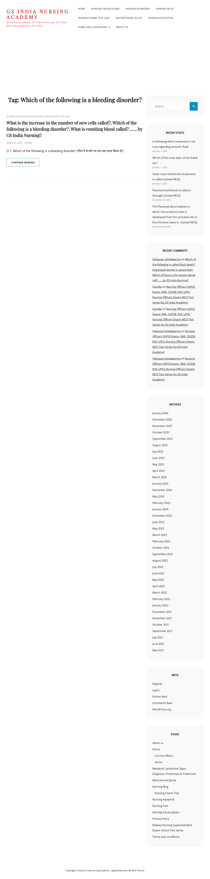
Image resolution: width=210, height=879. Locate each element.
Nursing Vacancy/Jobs (105, 8)
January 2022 (160, 605)
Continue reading (25, 163)
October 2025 (160, 432)
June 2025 (158, 458)
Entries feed (159, 696)
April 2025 (158, 471)
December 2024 (162, 490)
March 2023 (159, 535)
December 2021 (162, 612)
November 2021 (162, 618)
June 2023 (158, 522)
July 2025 (157, 451)
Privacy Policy (160, 818)
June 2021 (158, 644)
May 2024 (158, 496)
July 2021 (157, 637)
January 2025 (160, 483)
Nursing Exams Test (167, 793)
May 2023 (158, 528)
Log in (156, 690)
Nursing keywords (138, 8)
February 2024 (161, 503)
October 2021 (160, 624)
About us (122, 27)
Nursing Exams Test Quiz (94, 17)
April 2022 (158, 586)
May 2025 (158, 464)
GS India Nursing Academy (38, 14)
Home (81, 8)
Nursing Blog (165, 8)
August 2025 (160, 445)
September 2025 (162, 439)
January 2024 (160, 509)
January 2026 (160, 413)
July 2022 (157, 567)
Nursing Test (160, 806)
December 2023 (162, 515)
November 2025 (162, 426)
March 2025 (159, 477)
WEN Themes (137, 870)
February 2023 (161, 541)
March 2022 (159, 592)
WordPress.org (161, 709)
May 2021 (158, 650)
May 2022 (158, 580)
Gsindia (28, 142)
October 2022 (160, 548)
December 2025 (162, 419)
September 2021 (162, 631)
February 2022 (161, 599)
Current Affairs (164, 756)
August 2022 (160, 560)
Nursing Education (160, 17)
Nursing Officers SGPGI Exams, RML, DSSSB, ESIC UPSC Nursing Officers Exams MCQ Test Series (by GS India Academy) (174, 341)
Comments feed (162, 703)
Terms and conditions (92, 27)
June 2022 (158, 573)
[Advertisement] (105, 61)
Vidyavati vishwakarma (166, 259)
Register (157, 684)
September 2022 (162, 554)
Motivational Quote (129, 17)
